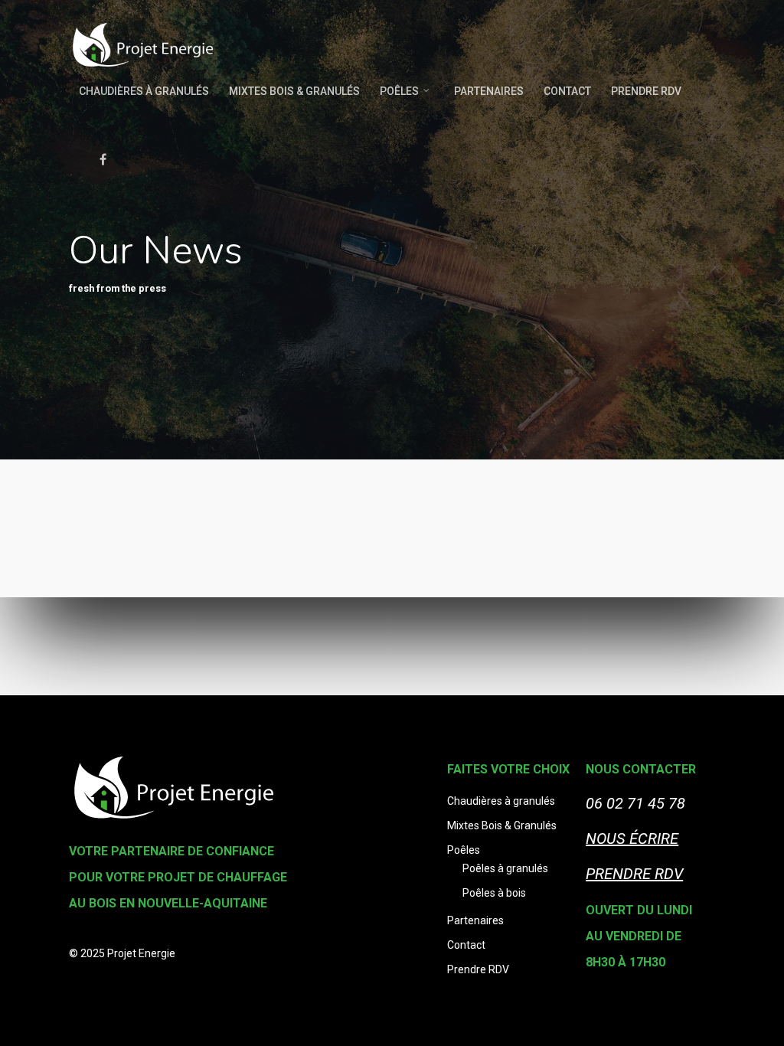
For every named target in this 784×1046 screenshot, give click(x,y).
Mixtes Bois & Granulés (294, 91)
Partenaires (489, 91)
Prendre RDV (646, 91)
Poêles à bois (494, 893)
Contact (567, 91)
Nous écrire (632, 838)
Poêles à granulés (505, 868)
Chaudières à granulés (144, 91)
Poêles (399, 91)
